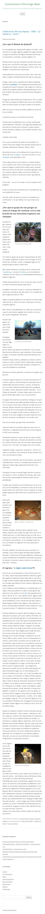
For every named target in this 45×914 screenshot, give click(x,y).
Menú (22, 14)
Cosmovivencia (24, 819)
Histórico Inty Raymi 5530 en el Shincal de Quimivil (18, 842)
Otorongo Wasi (13, 824)
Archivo (5, 872)
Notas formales (7, 882)
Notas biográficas (8, 879)
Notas (32, 819)
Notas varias (7, 884)
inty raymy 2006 (27, 821)
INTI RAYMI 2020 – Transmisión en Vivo (14, 849)
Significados (6, 889)
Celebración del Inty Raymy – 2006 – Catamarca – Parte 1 (22, 32)
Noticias (5, 887)
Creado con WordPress (9, 910)
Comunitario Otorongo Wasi (22, 4)
